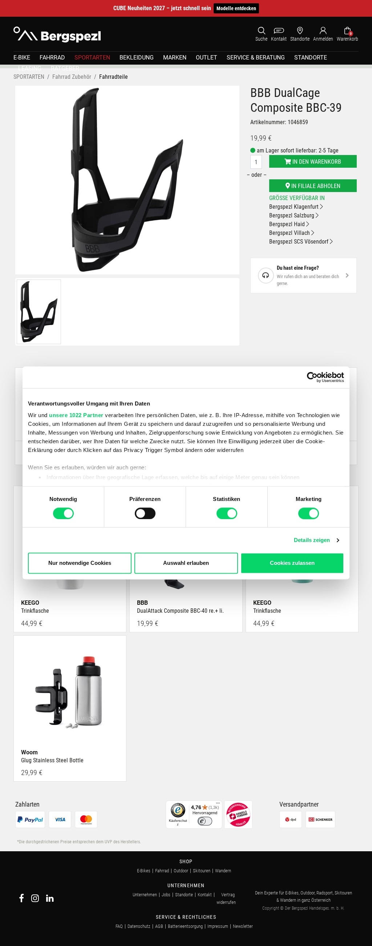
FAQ (119, 926)
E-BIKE (21, 57)
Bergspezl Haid (287, 224)
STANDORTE (310, 57)
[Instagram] (35, 899)
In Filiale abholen (315, 186)
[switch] (145, 513)
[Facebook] (21, 899)
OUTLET (206, 57)
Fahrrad (162, 870)
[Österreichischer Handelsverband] (238, 814)
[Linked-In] (50, 899)
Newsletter (243, 926)
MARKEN (174, 57)
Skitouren (201, 870)
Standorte (184, 894)
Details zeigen (312, 540)
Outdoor (181, 870)
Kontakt (205, 894)
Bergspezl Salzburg (292, 215)
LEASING (29, 68)
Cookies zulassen (292, 563)
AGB (159, 926)
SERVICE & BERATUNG (256, 57)
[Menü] (218, 804)
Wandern (223, 870)
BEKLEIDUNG (137, 57)
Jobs (166, 894)
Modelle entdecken (236, 8)
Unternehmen (145, 894)
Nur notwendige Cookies (79, 563)
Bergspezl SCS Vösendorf (299, 241)
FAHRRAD (52, 57)
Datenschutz (139, 926)
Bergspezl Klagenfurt (294, 206)
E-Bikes (143, 870)
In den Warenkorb (316, 161)
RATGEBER (65, 68)
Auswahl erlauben (186, 563)
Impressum (217, 926)
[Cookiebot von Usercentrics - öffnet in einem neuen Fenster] (312, 377)
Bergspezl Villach (290, 232)
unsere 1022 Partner (76, 415)
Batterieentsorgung (185, 926)
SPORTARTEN (92, 57)
